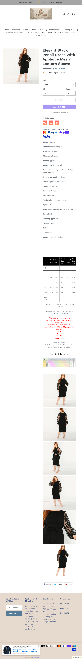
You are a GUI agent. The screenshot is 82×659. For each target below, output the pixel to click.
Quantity (69, 89)
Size (45, 89)
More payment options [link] (59, 112)
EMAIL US (64, 608)
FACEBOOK (64, 613)
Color (45, 80)
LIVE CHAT (64, 604)
